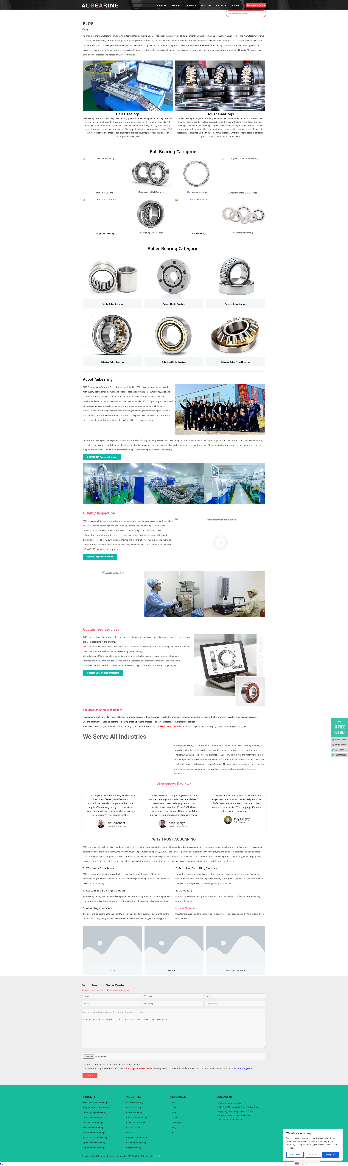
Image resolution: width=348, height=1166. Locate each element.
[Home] (100, 7)
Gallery (175, 1117)
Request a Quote (256, 5)
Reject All (313, 1154)
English (303, 1163)
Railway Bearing (135, 1112)
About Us (162, 5)
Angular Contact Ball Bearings (97, 1107)
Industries (206, 5)
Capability (190, 5)
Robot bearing (134, 1107)
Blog (174, 1102)
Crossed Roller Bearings (94, 1132)
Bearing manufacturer (179, 826)
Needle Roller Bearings (93, 1127)
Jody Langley (242, 819)
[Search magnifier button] (263, 13)
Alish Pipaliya (177, 823)
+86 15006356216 (341, 739)
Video (174, 1112)
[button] (220, 409)
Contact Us (237, 5)
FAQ (174, 1127)
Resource (221, 5)
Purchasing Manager (116, 826)
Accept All (330, 1154)
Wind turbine (134, 1127)
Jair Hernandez (116, 823)
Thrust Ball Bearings (92, 1117)
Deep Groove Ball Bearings (95, 1102)
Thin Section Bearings (93, 1122)
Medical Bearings (136, 1102)
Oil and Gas (133, 1132)
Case (174, 1107)
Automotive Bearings (137, 1117)
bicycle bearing (135, 1147)
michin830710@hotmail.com (237, 1115)
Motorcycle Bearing (137, 1142)
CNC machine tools (136, 1122)
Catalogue (176, 1122)
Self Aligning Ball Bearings (95, 1112)
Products (159, 1156)
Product (176, 5)
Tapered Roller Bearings (94, 1147)
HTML (175, 1132)
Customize (295, 1154)
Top (1, 1164)
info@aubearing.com (120, 990)
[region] (313, 1145)
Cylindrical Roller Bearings (95, 1137)
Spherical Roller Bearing (94, 1142)
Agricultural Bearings (137, 1137)
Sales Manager (241, 822)
